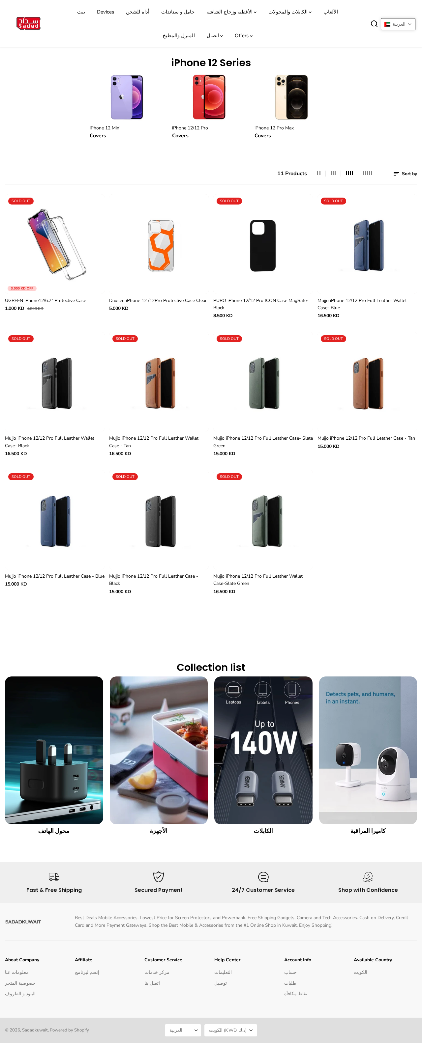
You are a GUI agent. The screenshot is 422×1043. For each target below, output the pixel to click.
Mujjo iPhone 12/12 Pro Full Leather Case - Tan (366, 438)
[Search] (374, 23)
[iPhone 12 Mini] (128, 96)
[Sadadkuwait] (28, 24)
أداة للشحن (137, 12)
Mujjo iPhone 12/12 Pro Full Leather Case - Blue (55, 576)
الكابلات (263, 831)
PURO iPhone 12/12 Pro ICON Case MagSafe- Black (261, 304)
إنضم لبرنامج (87, 972)
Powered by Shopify (69, 1030)
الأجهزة (158, 831)
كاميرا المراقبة (368, 831)
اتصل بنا (152, 983)
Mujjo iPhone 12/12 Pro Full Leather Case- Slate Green (263, 442)
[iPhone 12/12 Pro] (211, 96)
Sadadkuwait (35, 1030)
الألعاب (330, 12)
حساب (290, 972)
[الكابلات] (263, 750)
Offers (242, 35)
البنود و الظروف (20, 994)
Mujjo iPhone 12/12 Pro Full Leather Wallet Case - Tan (153, 442)
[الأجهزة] (159, 750)
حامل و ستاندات (178, 12)
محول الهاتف (54, 831)
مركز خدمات (156, 972)
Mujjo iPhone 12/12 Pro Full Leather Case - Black (153, 580)
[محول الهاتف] (54, 750)
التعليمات (223, 972)
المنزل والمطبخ (179, 35)
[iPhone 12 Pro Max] (293, 96)
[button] (398, 24)
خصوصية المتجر (20, 983)
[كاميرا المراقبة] (368, 750)
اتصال (213, 35)
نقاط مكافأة (295, 994)
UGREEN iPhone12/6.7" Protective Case (45, 300)
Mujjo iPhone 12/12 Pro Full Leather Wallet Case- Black (49, 442)
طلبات (290, 983)
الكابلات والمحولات (288, 12)
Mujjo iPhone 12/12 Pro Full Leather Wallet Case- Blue (362, 304)
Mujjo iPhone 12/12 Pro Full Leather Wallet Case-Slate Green (258, 580)
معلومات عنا (17, 972)
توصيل (220, 983)
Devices (105, 12)
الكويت (360, 972)
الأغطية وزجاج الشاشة (230, 12)
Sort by (409, 174)
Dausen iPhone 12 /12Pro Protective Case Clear (158, 300)
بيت (81, 12)
